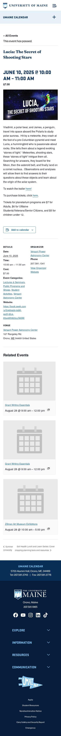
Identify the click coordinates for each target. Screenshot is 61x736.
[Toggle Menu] (54, 5)
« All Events (10, 35)
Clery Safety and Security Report (30, 722)
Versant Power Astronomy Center (20, 329)
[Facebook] (15, 615)
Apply (30, 699)
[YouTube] (23, 615)
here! (29, 188)
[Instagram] (30, 615)
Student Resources (30, 705)
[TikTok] (45, 615)
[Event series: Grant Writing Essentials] (48, 410)
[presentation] (29, 381)
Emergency (30, 727)
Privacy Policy (30, 716)
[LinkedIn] (38, 615)
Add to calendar (20, 229)
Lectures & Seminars (14, 282)
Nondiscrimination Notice (31, 711)
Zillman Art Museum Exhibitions (21, 524)
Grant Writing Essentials (17, 405)
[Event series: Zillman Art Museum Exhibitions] (48, 529)
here (35, 195)
